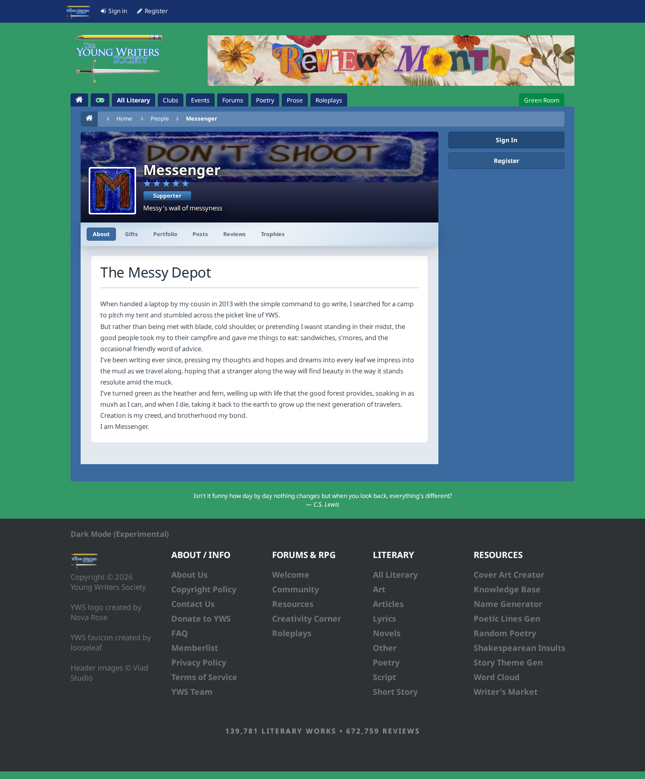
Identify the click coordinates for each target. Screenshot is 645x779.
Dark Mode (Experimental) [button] (120, 534)
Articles (388, 603)
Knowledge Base (507, 589)
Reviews (234, 234)
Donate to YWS (201, 618)
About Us (189, 574)
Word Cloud (497, 677)
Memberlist (194, 647)
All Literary (395, 574)
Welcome (290, 574)
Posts (200, 234)
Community (295, 589)
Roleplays (291, 633)
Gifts (131, 234)
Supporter (167, 195)
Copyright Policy (203, 589)
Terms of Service (204, 677)
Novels (387, 633)
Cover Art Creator (509, 574)
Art (379, 589)
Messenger (201, 118)
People (160, 118)
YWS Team (192, 691)
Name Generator (508, 603)
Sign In (507, 140)
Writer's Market (506, 691)
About (101, 234)
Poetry (386, 662)
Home (124, 118)
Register (506, 160)
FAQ (179, 633)
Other (385, 647)
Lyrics (384, 618)
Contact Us (193, 603)
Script (384, 677)
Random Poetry (505, 633)
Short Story (395, 691)
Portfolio (165, 234)
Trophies (273, 234)
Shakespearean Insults (519, 647)
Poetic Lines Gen (507, 618)
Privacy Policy (198, 662)
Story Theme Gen (508, 662)
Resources (292, 603)
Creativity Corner (306, 618)
